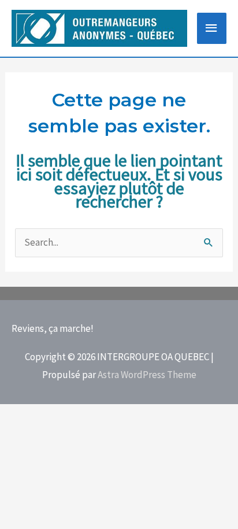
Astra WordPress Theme (147, 374)
